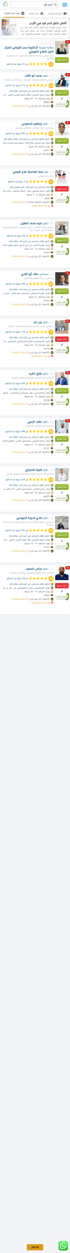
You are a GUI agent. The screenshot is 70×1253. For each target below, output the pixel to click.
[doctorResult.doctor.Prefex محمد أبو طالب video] (67, 75)
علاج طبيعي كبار (17, 187)
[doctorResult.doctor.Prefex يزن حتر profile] (62, 327)
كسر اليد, (23, 91)
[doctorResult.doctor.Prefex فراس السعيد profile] (62, 573)
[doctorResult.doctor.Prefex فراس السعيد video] (67, 568)
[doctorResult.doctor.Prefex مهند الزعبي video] (67, 421)
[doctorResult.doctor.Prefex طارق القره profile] (62, 378)
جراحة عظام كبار (11, 139)
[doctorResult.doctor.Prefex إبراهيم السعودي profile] (62, 128)
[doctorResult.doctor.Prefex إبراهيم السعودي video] (67, 123)
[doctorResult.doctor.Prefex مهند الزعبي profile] (62, 426)
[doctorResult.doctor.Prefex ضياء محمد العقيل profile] (62, 228)
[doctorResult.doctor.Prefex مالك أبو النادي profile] (62, 279)
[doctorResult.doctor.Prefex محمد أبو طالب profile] (62, 80)
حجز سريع (62, 60)
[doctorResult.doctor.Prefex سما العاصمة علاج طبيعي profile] (62, 176)
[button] (34, 4)
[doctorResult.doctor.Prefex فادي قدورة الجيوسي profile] (62, 522)
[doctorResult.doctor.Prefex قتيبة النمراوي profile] (62, 474)
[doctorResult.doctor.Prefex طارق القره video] (67, 373)
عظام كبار (13, 91)
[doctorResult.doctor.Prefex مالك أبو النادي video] (67, 274)
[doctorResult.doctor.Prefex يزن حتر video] (67, 322)
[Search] (36, 4)
